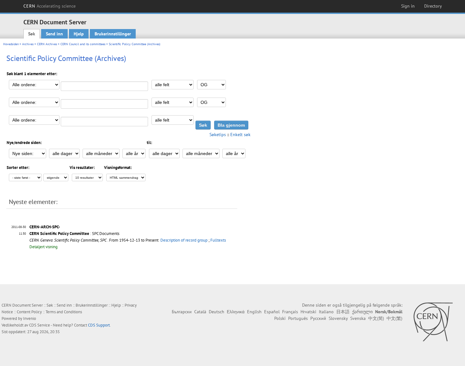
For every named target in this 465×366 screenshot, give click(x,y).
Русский (318, 318)
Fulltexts (218, 240)
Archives (28, 44)
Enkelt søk (240, 134)
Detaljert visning (43, 246)
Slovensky (338, 318)
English (254, 312)
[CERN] (432, 322)
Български (182, 312)
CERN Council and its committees (82, 44)
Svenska (358, 318)
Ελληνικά (236, 312)
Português (298, 318)
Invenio (29, 318)
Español (272, 312)
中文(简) (376, 318)
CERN (49, 6)
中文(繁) (394, 318)
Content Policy (29, 312)
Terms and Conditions (64, 312)
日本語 (343, 312)
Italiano (326, 312)
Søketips (217, 134)
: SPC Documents (74, 233)
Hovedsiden (11, 44)
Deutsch (216, 312)
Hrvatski (308, 312)
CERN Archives (47, 44)
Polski (280, 318)
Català (200, 312)
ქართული (362, 312)
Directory (433, 6)
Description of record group (184, 240)
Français (290, 312)
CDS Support (99, 325)
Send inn (54, 34)
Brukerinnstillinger (113, 34)
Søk (31, 34)
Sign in (408, 6)
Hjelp (79, 34)
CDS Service (39, 325)
